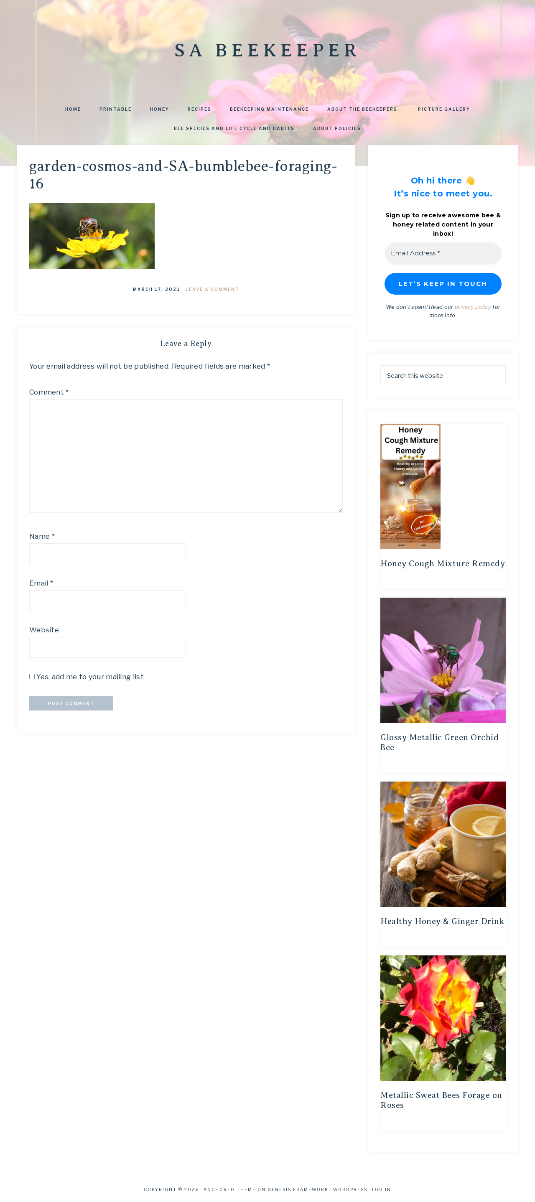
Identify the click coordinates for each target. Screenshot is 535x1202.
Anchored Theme (230, 1189)
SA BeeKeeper (267, 50)
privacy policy (473, 306)
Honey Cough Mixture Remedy (442, 563)
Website (44, 630)
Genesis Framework (298, 1189)
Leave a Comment (212, 289)
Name (42, 536)
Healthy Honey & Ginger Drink (442, 921)
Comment (49, 392)
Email (41, 583)
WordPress (350, 1189)
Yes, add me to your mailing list (89, 676)
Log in (381, 1189)
